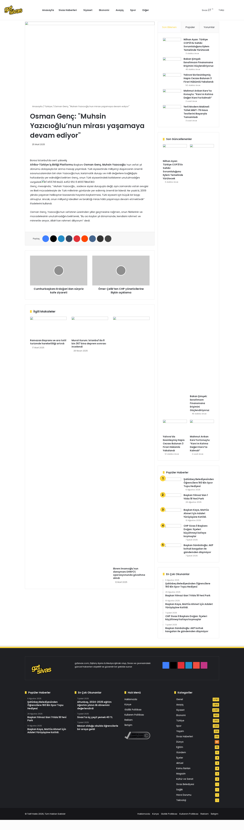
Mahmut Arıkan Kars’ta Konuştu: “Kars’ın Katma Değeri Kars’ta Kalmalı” (198, 94)
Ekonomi (104, 10)
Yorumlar (209, 27)
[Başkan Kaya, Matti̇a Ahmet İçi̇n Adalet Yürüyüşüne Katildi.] (172, 514)
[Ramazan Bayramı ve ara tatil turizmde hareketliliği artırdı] (48, 327)
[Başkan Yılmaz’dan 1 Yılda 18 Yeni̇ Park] (172, 499)
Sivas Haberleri (68, 10)
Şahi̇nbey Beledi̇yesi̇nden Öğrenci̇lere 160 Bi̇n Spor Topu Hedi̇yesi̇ (199, 483)
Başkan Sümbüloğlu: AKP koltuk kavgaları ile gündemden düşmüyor (198, 549)
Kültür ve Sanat (184, 779)
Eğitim (179, 747)
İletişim (128, 725)
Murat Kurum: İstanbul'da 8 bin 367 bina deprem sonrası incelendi (89, 343)
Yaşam (180, 731)
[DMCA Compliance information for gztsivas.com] (137, 738)
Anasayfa (48, 10)
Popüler (190, 27)
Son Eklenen (169, 27)
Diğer (145, 10)
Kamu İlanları (183, 768)
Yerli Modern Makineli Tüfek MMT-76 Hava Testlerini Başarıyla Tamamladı (196, 112)
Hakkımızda (130, 699)
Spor (133, 10)
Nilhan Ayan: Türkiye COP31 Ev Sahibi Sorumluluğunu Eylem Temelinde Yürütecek (196, 45)
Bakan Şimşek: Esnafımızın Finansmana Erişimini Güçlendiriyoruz (198, 62)
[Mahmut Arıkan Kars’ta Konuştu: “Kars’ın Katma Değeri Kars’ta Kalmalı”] (172, 95)
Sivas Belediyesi (185, 784)
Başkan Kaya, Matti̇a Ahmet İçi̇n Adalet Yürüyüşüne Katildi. (196, 513)
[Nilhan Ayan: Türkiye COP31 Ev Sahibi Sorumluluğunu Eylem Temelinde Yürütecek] (172, 44)
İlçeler (179, 757)
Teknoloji (181, 800)
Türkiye (48, 106)
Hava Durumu (183, 794)
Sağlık (179, 789)
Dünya (179, 741)
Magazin (181, 773)
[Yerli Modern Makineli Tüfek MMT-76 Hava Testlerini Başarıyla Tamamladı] (172, 111)
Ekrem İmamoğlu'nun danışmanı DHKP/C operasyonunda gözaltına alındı (129, 573)
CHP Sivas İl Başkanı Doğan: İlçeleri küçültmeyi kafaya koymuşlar (195, 531)
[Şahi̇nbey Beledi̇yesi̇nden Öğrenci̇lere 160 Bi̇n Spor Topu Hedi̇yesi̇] (172, 484)
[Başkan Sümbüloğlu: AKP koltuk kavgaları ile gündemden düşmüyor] (172, 550)
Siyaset (87, 10)
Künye (127, 704)
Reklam (128, 720)
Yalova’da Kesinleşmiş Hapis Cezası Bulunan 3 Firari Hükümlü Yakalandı (198, 78)
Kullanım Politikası (134, 714)
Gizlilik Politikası (132, 709)
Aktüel (179, 763)
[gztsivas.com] (21, 10)
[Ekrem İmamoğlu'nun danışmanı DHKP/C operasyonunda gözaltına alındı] (131, 441)
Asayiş (120, 10)
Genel (179, 699)
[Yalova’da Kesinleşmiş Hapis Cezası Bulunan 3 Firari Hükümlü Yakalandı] (172, 79)
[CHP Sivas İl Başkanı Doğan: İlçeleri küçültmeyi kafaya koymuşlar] (172, 530)
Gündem (181, 752)
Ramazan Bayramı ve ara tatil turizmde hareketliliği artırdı (48, 342)
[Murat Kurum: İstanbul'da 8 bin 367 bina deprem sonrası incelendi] (90, 327)
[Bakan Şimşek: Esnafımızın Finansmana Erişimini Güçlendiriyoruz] (172, 63)
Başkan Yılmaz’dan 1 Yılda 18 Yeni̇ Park (196, 496)
